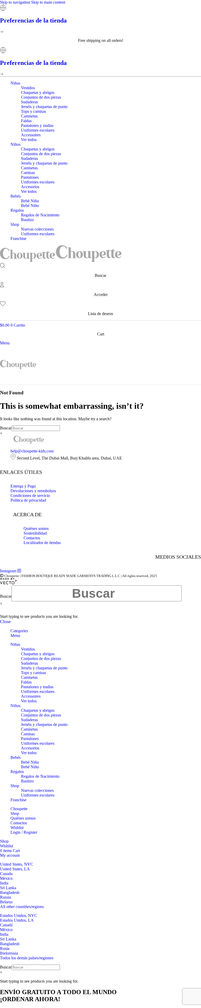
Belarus (6, 902)
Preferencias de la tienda (33, 20)
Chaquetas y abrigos (37, 92)
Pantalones (30, 177)
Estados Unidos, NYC (18, 915)
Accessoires (31, 135)
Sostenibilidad (35, 533)
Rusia (4, 948)
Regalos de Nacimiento (40, 215)
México (6, 929)
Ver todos (29, 139)
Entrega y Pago (23, 486)
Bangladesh (9, 892)
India (4, 883)
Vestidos (28, 88)
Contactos (32, 538)
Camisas (28, 172)
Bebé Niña (30, 201)
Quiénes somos (36, 528)
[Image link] (29, 442)
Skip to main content (48, 2)
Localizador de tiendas (42, 542)
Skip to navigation (15, 2)
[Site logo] (28, 260)
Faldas (26, 121)
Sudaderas (29, 102)
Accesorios (30, 186)
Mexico (6, 878)
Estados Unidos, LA (17, 920)
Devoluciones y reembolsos (33, 491)
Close (5, 621)
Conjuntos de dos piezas (41, 97)
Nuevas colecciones (37, 229)
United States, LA (15, 869)
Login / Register (23, 832)
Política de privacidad (28, 500)
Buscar (6, 428)
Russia (5, 897)
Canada (6, 873)
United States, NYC (16, 864)
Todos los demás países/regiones (26, 958)
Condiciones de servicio (30, 495)
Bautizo (27, 219)
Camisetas (29, 116)
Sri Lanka (8, 888)
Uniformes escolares (37, 130)
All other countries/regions (22, 906)
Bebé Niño (30, 205)
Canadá (6, 925)
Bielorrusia (9, 953)
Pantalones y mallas (37, 125)
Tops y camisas (33, 111)
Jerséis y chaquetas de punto (44, 106)
